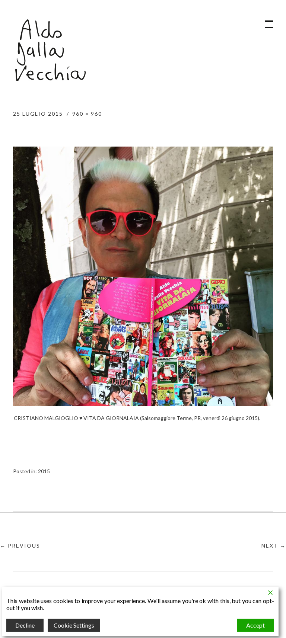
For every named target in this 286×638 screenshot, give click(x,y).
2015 (44, 471)
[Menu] (265, 20)
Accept (255, 625)
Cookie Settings (74, 625)
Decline (25, 625)
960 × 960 (87, 113)
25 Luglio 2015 (38, 113)
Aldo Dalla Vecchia (50, 50)
